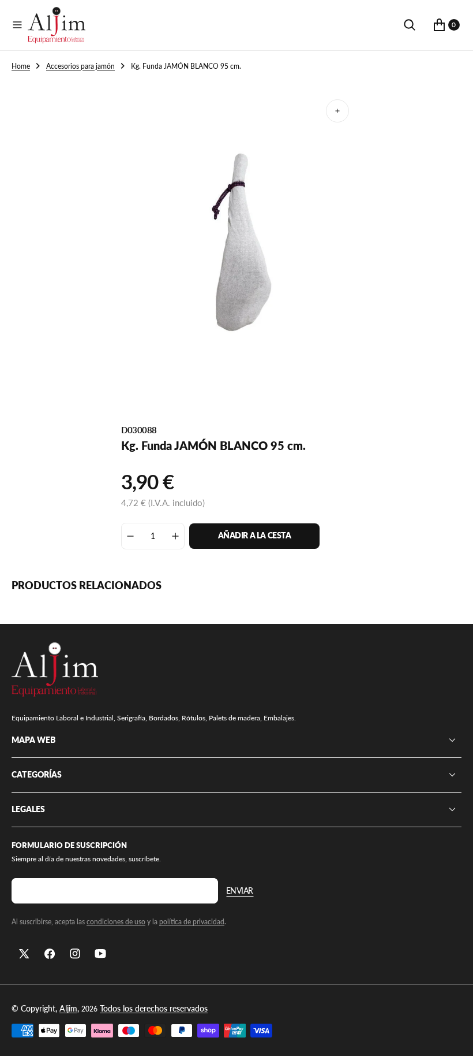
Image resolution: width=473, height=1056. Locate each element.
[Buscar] (409, 25)
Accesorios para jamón (80, 66)
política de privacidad (191, 921)
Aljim (68, 1008)
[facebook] (49, 953)
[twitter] (24, 953)
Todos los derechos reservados (154, 1008)
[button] (17, 25)
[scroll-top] (453, 1036)
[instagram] (75, 953)
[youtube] (100, 953)
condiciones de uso (116, 921)
